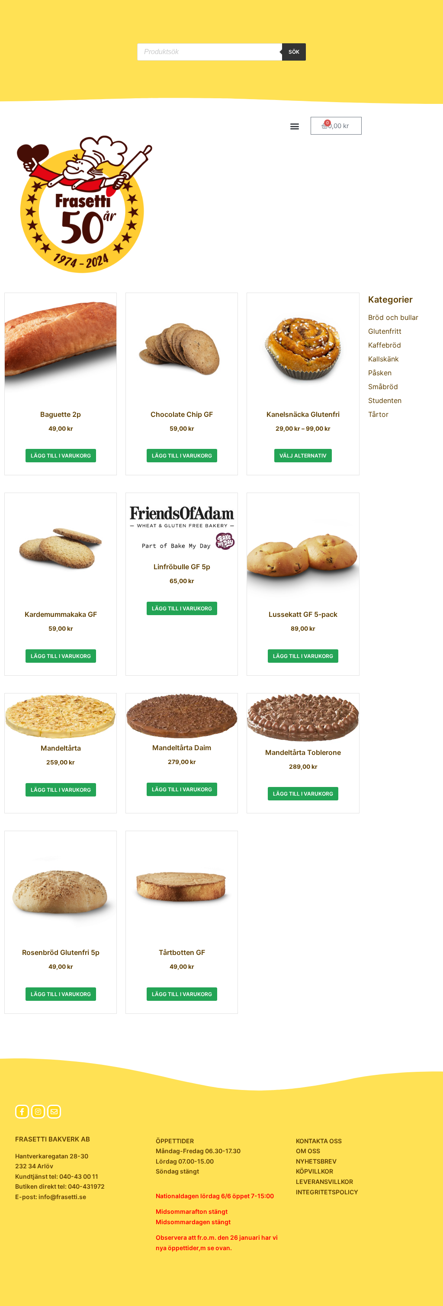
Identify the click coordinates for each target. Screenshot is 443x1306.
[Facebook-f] (22, 1112)
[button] (295, 126)
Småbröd (383, 386)
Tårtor (378, 414)
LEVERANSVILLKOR (324, 1181)
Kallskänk (383, 359)
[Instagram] (38, 1112)
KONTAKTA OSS (319, 1141)
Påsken (380, 372)
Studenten (384, 400)
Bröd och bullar (393, 317)
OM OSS (308, 1150)
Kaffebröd (384, 345)
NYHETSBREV (316, 1161)
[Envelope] (54, 1112)
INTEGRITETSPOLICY (327, 1192)
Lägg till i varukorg (61, 455)
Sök (294, 51)
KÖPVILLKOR (314, 1171)
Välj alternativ (303, 455)
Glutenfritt (384, 331)
